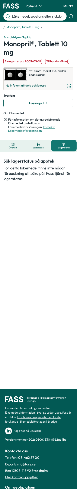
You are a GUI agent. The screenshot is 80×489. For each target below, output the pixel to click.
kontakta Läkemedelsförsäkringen (31, 129)
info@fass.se (26, 464)
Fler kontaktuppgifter (21, 477)
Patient (31, 6)
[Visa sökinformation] (70, 16)
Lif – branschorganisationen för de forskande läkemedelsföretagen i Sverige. (33, 419)
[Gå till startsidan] (11, 6)
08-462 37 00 (28, 457)
